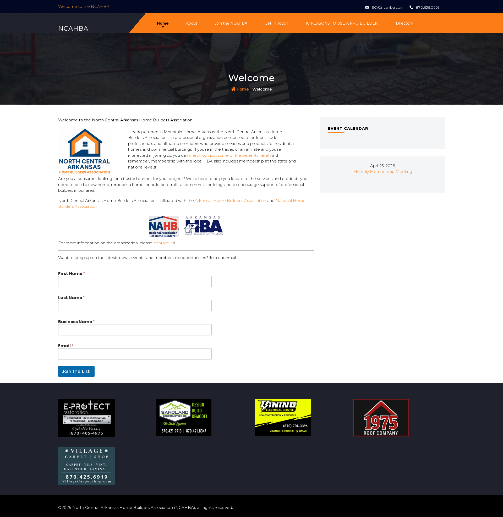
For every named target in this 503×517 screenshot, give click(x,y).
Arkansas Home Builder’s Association (230, 200)
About (191, 23)
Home (163, 23)
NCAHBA (73, 28)
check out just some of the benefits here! (229, 155)
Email (66, 345)
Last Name (71, 297)
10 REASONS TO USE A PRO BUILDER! (342, 23)
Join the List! (76, 371)
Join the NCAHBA (231, 23)
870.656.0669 (428, 7)
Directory (404, 23)
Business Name (76, 321)
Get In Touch (276, 23)
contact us (164, 242)
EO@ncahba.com (387, 7)
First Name (71, 273)
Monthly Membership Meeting (382, 171)
